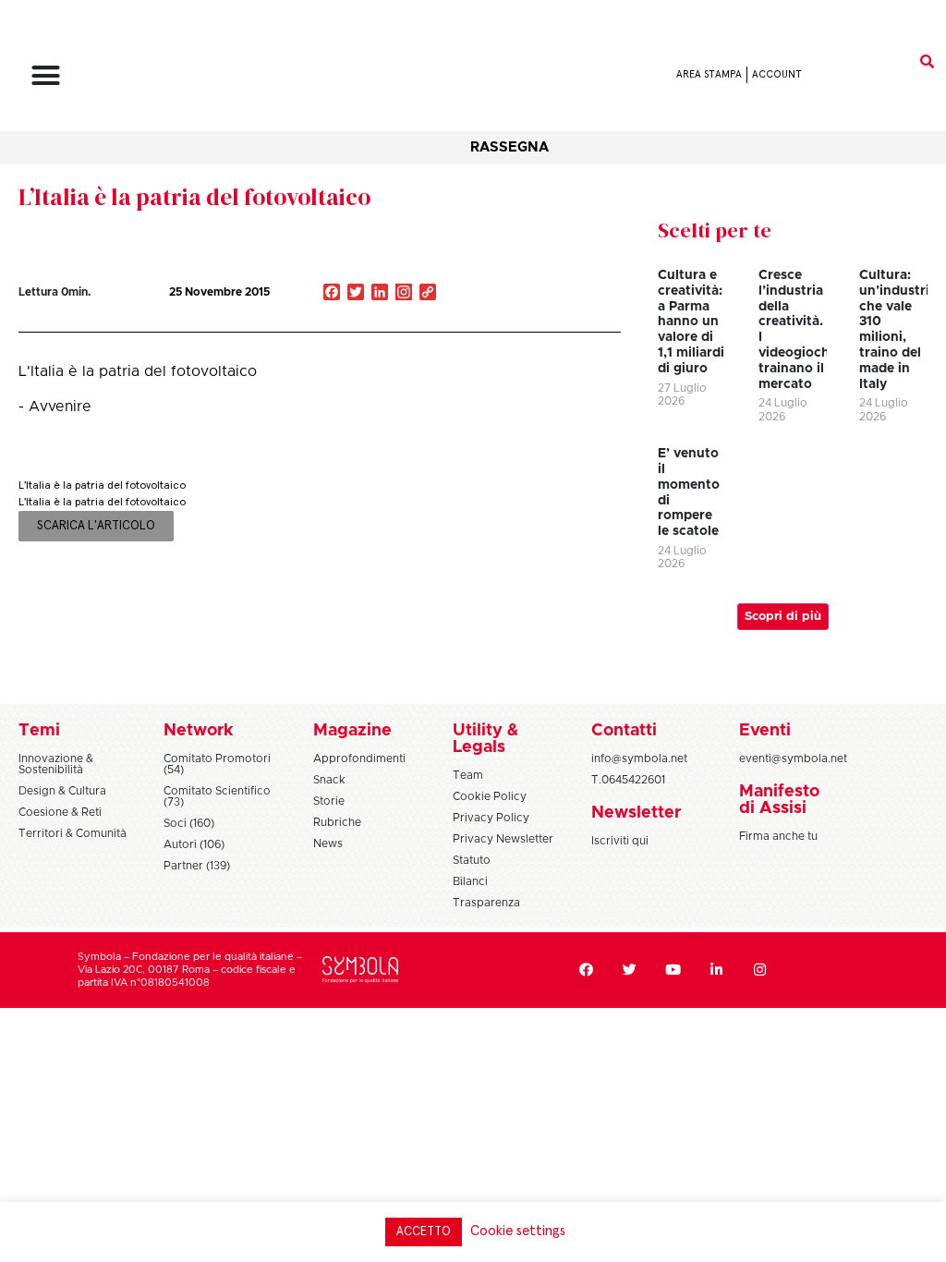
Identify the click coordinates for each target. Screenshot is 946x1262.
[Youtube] (673, 970)
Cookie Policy (490, 796)
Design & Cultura (62, 790)
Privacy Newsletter (503, 838)
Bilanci (470, 881)
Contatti (624, 730)
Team (468, 775)
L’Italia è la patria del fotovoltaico (194, 196)
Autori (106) (194, 844)
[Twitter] (630, 970)
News (328, 843)
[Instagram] (404, 294)
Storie (329, 801)
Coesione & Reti (60, 812)
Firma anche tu (778, 836)
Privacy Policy (491, 817)
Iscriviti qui (620, 840)
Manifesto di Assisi (779, 800)
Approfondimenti (359, 758)
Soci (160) (189, 823)
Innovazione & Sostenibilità (55, 764)
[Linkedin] (717, 970)
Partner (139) (197, 865)
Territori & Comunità (72, 833)
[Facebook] (586, 970)
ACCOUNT (777, 74)
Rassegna (509, 147)
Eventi (765, 730)
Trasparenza (486, 902)
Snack (329, 779)
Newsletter (636, 813)
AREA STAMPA (709, 74)
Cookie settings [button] (517, 1231)
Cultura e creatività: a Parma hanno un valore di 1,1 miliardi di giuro (691, 322)
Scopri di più (783, 617)
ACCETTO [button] (423, 1232)
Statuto (472, 860)
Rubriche (337, 822)
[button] (46, 75)
